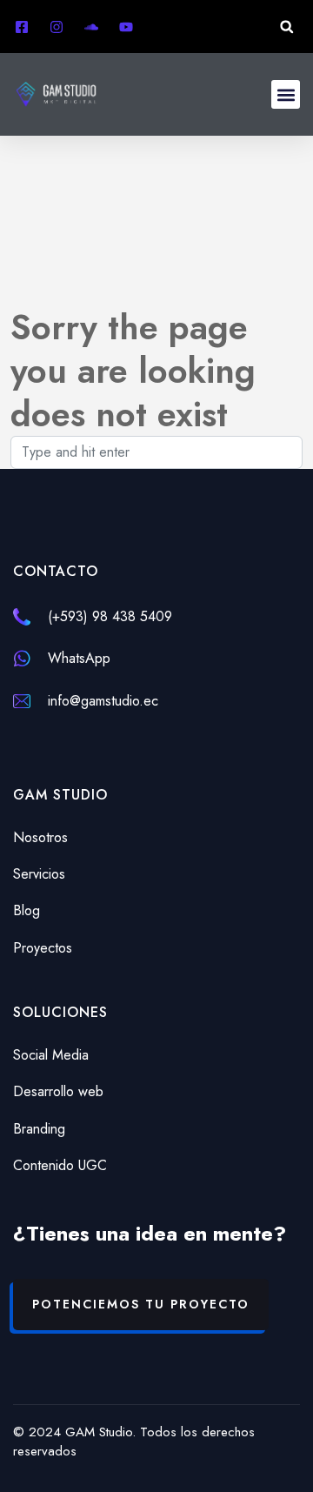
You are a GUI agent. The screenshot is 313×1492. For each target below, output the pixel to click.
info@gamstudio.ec (103, 701)
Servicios (39, 874)
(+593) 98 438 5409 (110, 616)
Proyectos (42, 948)
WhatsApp (79, 658)
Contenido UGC (60, 1165)
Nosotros (40, 837)
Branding (39, 1129)
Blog (26, 910)
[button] (286, 26)
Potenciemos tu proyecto (141, 1304)
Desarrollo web (58, 1091)
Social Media (51, 1055)
